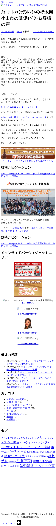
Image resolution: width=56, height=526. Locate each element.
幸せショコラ (38, 228)
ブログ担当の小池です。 (28, 333)
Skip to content (7, 2)
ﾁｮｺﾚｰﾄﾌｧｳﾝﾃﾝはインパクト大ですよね (19, 107)
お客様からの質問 (15, 399)
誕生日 (5, 466)
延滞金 (28, 456)
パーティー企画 (38, 447)
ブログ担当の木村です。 (28, 314)
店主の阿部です (28, 303)
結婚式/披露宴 (42, 461)
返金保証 (14, 466)
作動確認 (34, 451)
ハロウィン (26, 442)
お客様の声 (18, 228)
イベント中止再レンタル (13, 438)
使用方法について (15, 414)
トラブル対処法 (10, 442)
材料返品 (43, 456)
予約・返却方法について (18, 408)
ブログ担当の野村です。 (28, 344)
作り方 (10, 411)
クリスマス (44, 437)
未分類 (10, 416)
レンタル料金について (17, 405)
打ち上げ (35, 456)
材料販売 (11, 419)
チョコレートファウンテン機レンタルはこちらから (28, 161)
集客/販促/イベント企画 (16, 231)
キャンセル (31, 438)
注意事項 (24, 461)
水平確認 (12, 462)
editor (19, 31)
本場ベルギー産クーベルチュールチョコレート (24, 117)
